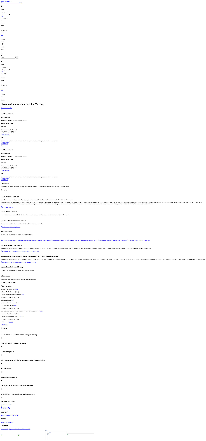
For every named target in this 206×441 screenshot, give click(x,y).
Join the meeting (5, 142)
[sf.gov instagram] (4, 408)
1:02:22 (21, 316)
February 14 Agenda (7, 207)
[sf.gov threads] (5, 408)
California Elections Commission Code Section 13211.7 (83, 240)
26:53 (15, 305)
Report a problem (13, 429)
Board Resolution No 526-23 (60, 240)
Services (3, 415)
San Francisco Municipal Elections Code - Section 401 (113, 240)
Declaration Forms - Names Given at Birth (139, 240)
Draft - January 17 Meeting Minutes (11, 227)
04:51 (23, 294)
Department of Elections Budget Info (11, 262)
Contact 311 (21, 429)
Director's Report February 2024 (10, 240)
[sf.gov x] (7, 408)
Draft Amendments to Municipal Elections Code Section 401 (35, 240)
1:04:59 (11, 322)
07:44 (12, 300)
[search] (17, 57)
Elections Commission (6, 108)
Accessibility (27, 429)
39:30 (41, 311)
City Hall (16, 415)
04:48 (16, 289)
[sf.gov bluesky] (9, 408)
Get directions (5, 134)
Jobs (2, 16)
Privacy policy (4, 422)
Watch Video (4, 324)
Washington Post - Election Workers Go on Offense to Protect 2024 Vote (20, 251)
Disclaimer (10, 422)
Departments (8, 415)
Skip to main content (6, 1)
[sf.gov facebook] (2, 408)
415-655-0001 (4, 144)
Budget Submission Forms (29, 262)
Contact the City (5, 429)
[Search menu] (103, 53)
